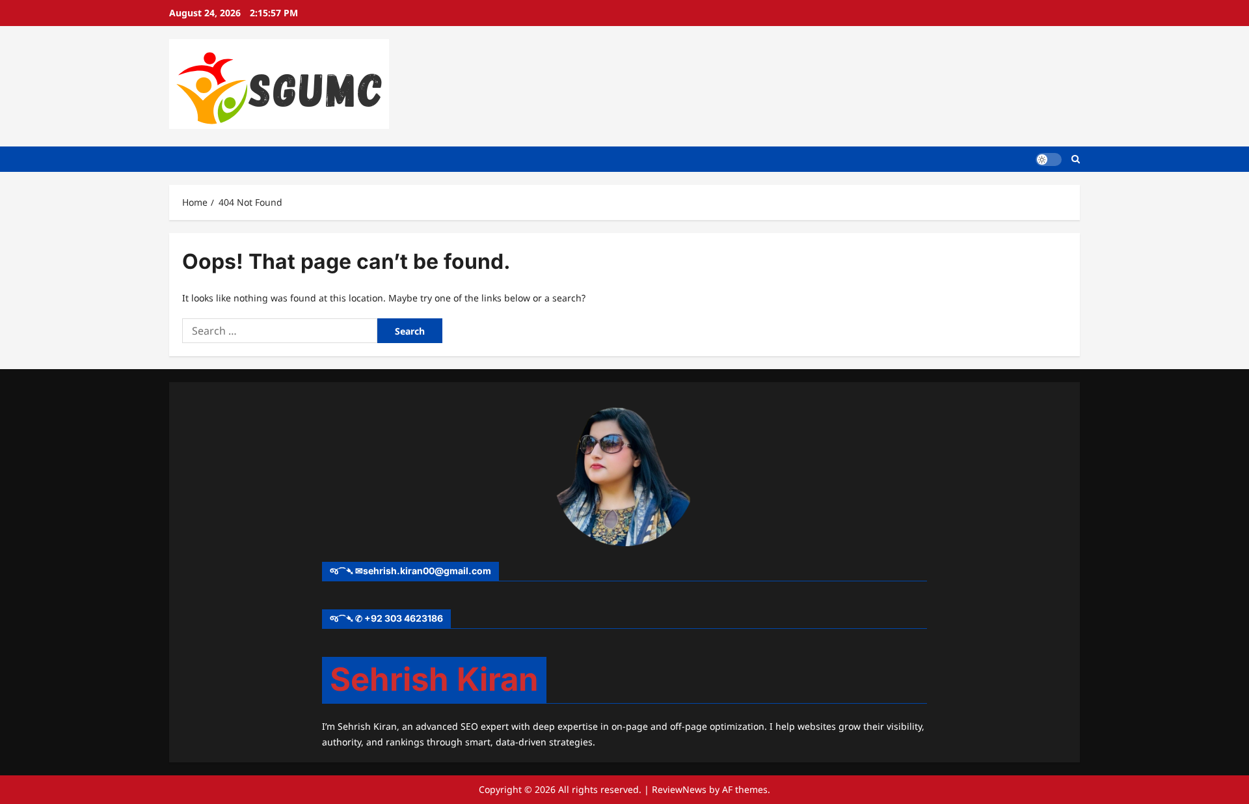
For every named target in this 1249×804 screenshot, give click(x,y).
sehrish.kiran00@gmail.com (427, 570)
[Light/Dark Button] (1049, 158)
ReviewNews (679, 789)
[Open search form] (1075, 159)
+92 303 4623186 (403, 618)
